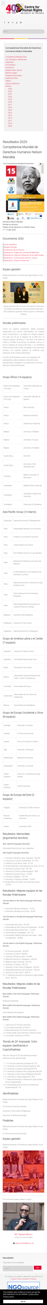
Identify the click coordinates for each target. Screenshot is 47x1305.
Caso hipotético (11, 244)
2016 (10, 107)
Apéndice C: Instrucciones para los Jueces (21, 258)
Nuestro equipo (11, 73)
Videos (8, 81)
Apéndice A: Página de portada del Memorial (22, 252)
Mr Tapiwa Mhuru (23, 1234)
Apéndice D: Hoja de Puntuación (17, 260)
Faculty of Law (16, 1279)
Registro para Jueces (13, 70)
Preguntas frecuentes (13, 75)
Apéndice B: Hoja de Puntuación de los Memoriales (24, 255)
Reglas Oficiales (11, 247)
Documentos (10, 65)
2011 (10, 121)
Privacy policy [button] (8, 1297)
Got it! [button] (23, 1301)
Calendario (9, 62)
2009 (10, 126)
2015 (10, 110)
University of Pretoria (29, 1279)
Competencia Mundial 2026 (15, 57)
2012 (10, 118)
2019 (10, 99)
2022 (10, 91)
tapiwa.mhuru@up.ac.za (24, 1243)
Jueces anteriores (12, 83)
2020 (10, 97)
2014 (10, 113)
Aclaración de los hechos (14, 250)
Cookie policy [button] (33, 1294)
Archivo (8, 86)
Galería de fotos (11, 78)
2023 (10, 89)
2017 (10, 105)
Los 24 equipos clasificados (16, 59)
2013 (10, 115)
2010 (10, 123)
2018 (10, 102)
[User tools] (41, 164)
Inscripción (9, 67)
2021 (10, 94)
